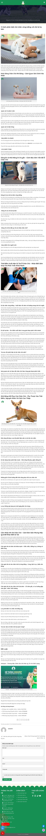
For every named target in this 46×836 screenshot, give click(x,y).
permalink (19, 724)
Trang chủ (8, 20)
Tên (3, 758)
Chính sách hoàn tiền (22, 801)
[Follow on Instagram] (35, 796)
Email (3, 763)
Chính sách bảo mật (21, 793)
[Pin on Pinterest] (26, 720)
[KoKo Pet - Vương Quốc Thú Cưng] (23, 2)
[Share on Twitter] (22, 720)
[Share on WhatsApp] (18, 720)
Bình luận (4, 747)
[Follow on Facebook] (33, 796)
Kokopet (3, 693)
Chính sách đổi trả (21, 795)
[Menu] (2, 2)
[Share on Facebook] (20, 720)
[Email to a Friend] (24, 720)
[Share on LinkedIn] (28, 720)
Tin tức (12, 20)
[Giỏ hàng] (44, 2)
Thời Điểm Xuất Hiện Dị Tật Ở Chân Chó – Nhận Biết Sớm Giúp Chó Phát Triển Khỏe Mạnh (22, 264)
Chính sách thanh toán (22, 799)
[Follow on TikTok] (37, 796)
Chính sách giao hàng (22, 797)
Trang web (4, 769)
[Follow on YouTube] (40, 796)
